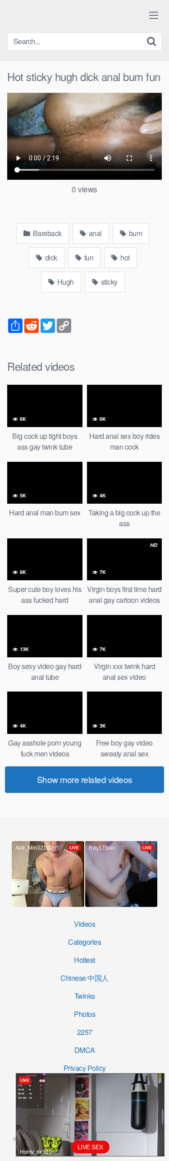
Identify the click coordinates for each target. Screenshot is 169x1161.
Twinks (84, 996)
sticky (108, 282)
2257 (84, 1032)
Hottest (84, 960)
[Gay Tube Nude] (61, 15)
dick (50, 257)
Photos (84, 1014)
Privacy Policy (85, 1068)
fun (87, 257)
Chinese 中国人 (84, 978)
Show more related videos (84, 779)
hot (124, 257)
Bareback (46, 233)
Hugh (64, 282)
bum (134, 233)
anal (94, 233)
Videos (84, 924)
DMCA (84, 1050)
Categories (84, 942)
